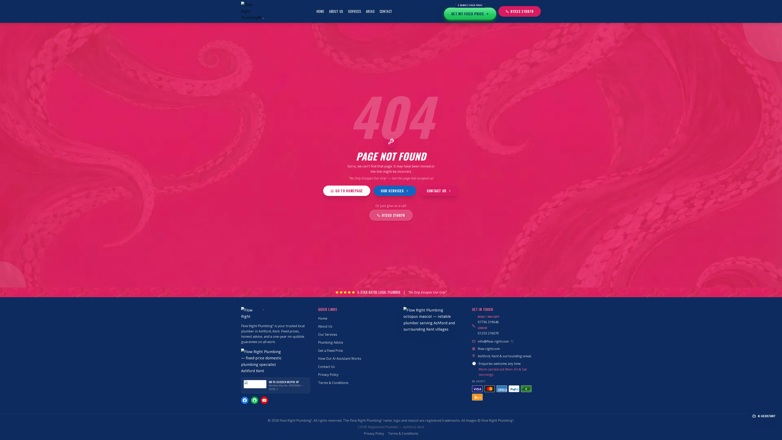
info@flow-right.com (493, 341)
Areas (370, 11)
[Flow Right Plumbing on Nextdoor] (254, 400)
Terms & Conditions (333, 383)
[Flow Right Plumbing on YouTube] (264, 400)
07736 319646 (488, 322)
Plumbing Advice (330, 342)
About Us (336, 11)
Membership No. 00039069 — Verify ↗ (286, 387)
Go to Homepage (349, 190)
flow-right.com (489, 348)
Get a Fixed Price (330, 350)
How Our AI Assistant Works (339, 358)
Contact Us (437, 190)
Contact (386, 11)
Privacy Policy (328, 374)
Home (320, 11)
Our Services (392, 190)
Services (354, 11)
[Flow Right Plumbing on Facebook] (244, 400)
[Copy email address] (512, 341)
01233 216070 (522, 11)
